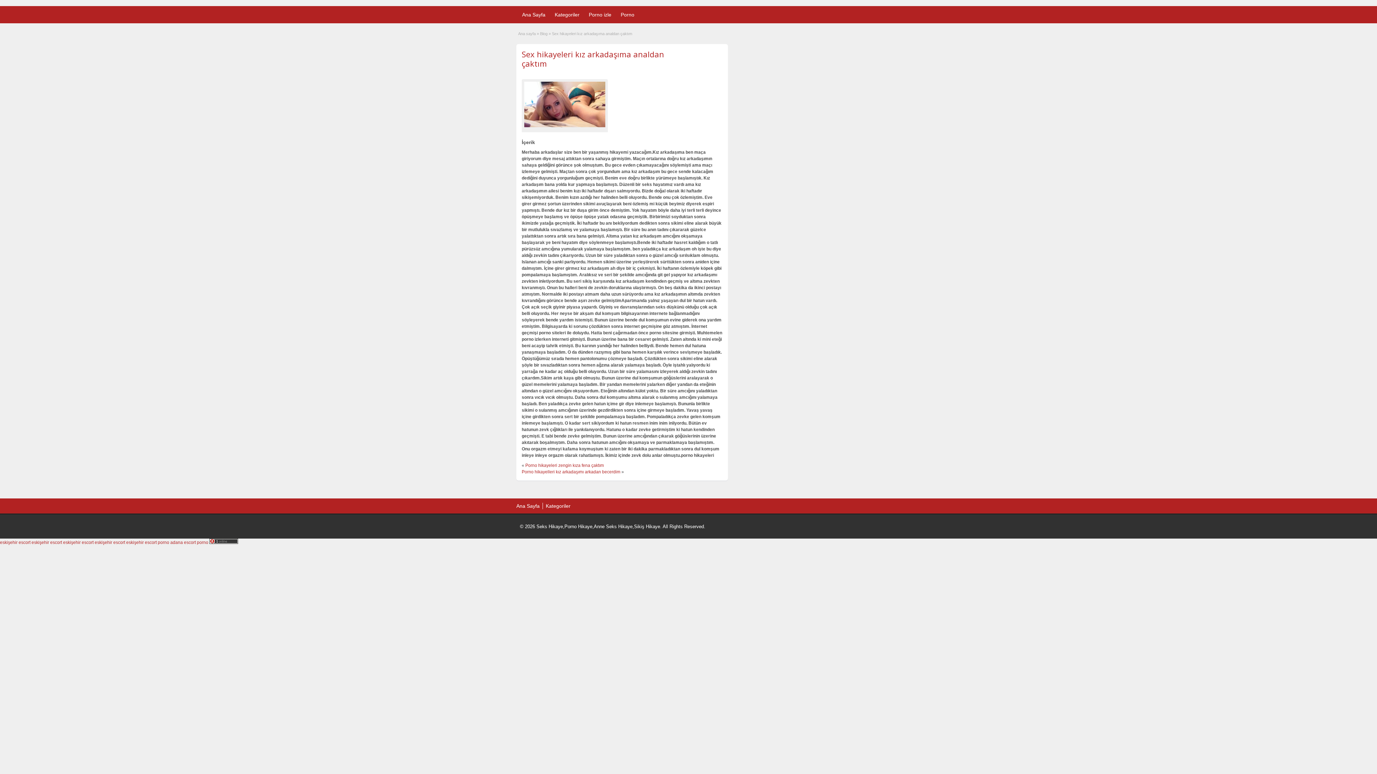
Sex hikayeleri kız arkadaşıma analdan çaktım (593, 59)
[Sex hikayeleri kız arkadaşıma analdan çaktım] (564, 104)
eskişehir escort (15, 542)
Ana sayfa (527, 34)
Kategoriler (567, 15)
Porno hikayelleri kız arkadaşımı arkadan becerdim (571, 471)
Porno (627, 15)
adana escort (183, 542)
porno (163, 542)
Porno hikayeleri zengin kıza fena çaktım (564, 465)
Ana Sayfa (533, 15)
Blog (544, 34)
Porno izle (600, 15)
